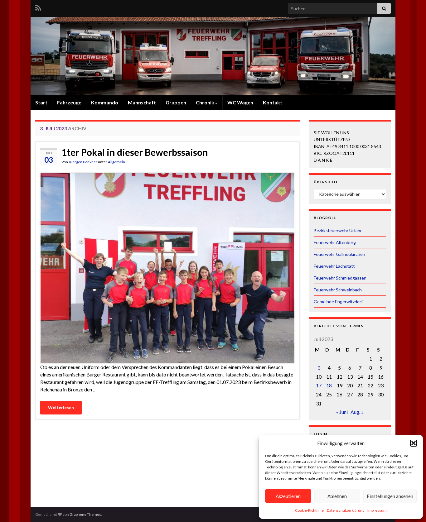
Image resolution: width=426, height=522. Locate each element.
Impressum (377, 510)
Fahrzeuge (69, 102)
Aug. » (357, 412)
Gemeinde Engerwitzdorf (338, 301)
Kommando (104, 102)
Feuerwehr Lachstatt (334, 266)
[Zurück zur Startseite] (213, 56)
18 (329, 385)
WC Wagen (240, 102)
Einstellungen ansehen (390, 496)
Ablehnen (337, 496)
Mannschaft (142, 102)
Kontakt (272, 102)
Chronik (205, 102)
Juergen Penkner (83, 162)
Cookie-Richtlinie (309, 510)
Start (41, 102)
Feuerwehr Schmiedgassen (340, 277)
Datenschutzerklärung (345, 510)
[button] (413, 443)
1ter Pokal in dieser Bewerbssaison (134, 152)
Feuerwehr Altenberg (335, 242)
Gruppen (176, 102)
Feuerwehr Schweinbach (338, 289)
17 (319, 385)
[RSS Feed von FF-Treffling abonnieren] (38, 6)
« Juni (342, 412)
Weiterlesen (61, 407)
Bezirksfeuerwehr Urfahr (338, 230)
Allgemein (116, 162)
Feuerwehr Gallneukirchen (339, 254)
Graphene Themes (85, 514)
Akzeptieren (288, 496)
